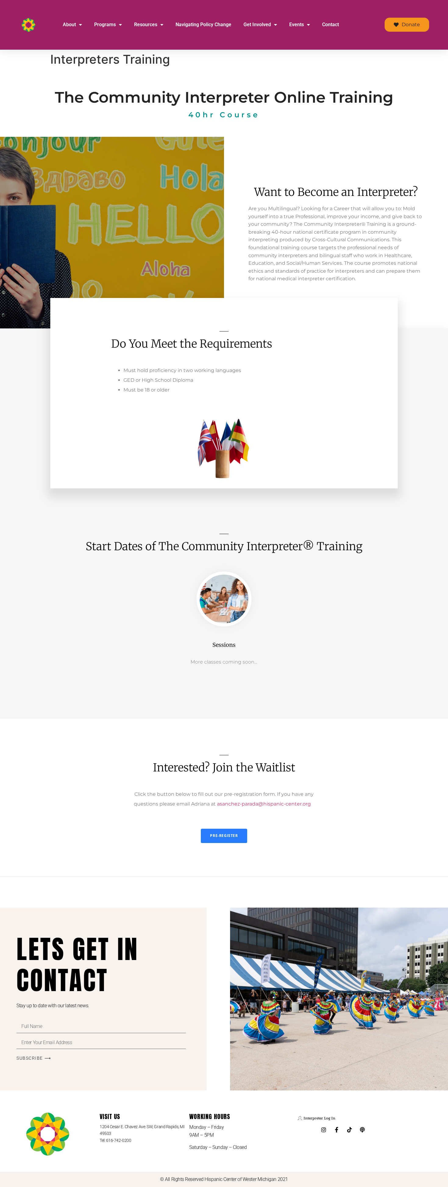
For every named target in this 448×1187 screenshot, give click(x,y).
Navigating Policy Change (203, 24)
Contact (330, 24)
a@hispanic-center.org (264, 804)
